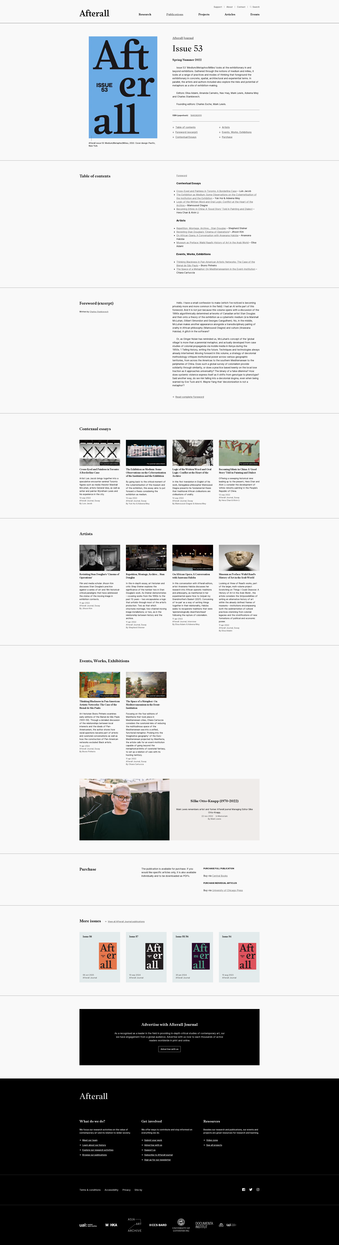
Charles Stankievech (99, 312)
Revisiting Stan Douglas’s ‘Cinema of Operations (202, 231)
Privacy (126, 1189)
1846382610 (196, 115)
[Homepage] (94, 13)
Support (218, 7)
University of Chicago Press (227, 890)
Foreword (181, 175)
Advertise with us (169, 1049)
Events (255, 14)
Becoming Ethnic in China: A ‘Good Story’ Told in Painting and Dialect (214, 209)
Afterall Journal (183, 38)
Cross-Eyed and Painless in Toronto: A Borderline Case (206, 191)
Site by (138, 1189)
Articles (230, 14)
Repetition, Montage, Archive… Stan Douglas (201, 228)
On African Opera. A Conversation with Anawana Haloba (207, 235)
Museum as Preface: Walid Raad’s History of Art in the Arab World (212, 242)
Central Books (220, 875)
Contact (241, 7)
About (229, 7)
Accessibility (111, 1189)
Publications (174, 14)
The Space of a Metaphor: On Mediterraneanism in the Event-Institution (215, 269)
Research (145, 14)
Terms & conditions (90, 1189)
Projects (203, 14)
